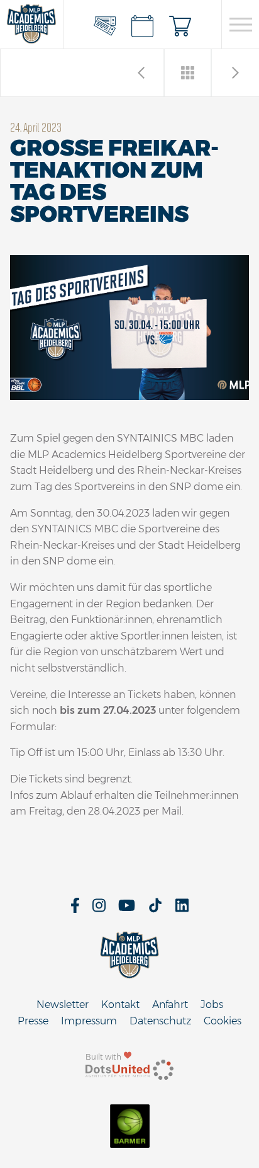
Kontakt (120, 1005)
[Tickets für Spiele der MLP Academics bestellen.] (105, 24)
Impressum (89, 1021)
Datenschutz (160, 1021)
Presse (33, 1021)
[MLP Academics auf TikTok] (155, 909)
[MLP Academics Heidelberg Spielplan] (143, 24)
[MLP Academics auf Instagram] (99, 909)
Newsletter (62, 1005)
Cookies (222, 1021)
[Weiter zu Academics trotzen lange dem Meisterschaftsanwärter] (235, 72)
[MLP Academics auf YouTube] (126, 909)
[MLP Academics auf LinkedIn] (182, 909)
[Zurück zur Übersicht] (188, 72)
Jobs (212, 1005)
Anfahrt (170, 1005)
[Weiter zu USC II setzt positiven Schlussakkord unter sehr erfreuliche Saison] (141, 72)
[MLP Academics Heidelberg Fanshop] (180, 24)
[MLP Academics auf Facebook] (75, 909)
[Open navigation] (240, 24)
